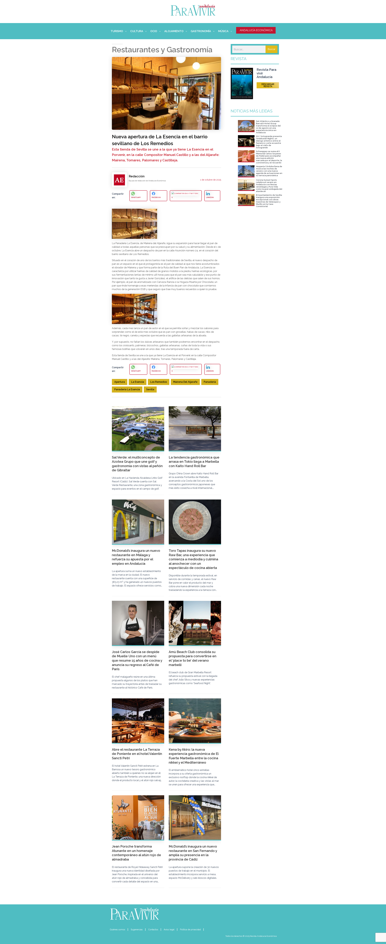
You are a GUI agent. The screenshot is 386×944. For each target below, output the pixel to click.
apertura (119, 381)
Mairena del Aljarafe (185, 381)
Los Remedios (158, 381)
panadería (210, 381)
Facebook (156, 197)
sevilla (150, 389)
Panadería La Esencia (127, 389)
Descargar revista (267, 85)
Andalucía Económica (256, 30)
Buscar (271, 49)
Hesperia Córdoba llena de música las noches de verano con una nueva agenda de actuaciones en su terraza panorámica (269, 171)
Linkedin (210, 197)
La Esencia (137, 381)
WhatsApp (136, 197)
